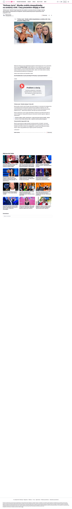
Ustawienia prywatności (54, 499)
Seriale (34, 1)
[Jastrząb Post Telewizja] (11, 2)
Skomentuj (45, 15)
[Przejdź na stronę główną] (4, 2)
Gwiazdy (29, 1)
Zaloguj (65, 1)
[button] (60, 1)
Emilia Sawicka (8, 14)
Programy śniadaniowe (21, 1)
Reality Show (39, 1)
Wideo (45, 1)
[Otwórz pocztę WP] (58, 2)
